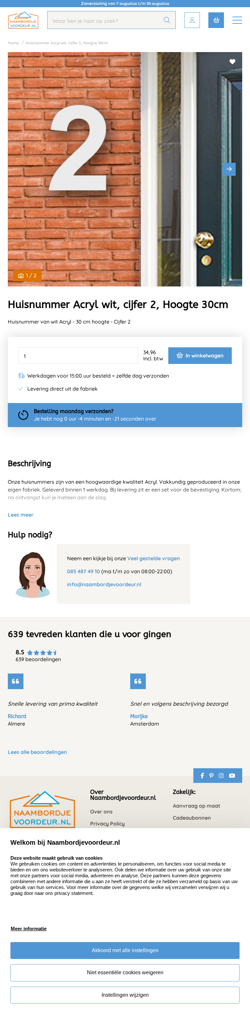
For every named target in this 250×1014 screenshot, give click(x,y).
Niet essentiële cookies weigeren (125, 972)
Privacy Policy (107, 824)
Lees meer (21, 515)
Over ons (101, 812)
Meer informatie (29, 928)
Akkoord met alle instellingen (125, 950)
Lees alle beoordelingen (37, 752)
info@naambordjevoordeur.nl (104, 584)
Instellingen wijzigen (125, 995)
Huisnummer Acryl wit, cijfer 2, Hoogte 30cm (67, 42)
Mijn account (192, 20)
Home (13, 42)
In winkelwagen (205, 355)
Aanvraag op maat (196, 806)
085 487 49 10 (83, 571)
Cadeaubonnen (192, 818)
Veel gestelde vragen (153, 558)
